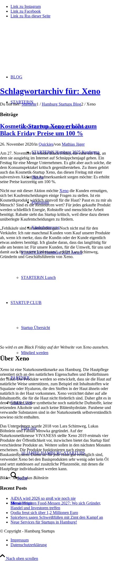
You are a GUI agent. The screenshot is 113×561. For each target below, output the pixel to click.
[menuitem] (62, 540)
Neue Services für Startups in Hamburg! (44, 522)
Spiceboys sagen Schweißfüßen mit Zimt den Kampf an (57, 517)
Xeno (64, 190)
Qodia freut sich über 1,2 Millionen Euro (44, 512)
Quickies (46, 144)
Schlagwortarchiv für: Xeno (50, 91)
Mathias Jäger (73, 144)
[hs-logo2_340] (39, 47)
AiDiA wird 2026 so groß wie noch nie (43, 498)
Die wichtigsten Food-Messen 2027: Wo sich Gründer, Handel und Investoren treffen (56, 505)
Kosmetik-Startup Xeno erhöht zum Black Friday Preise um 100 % (48, 130)
